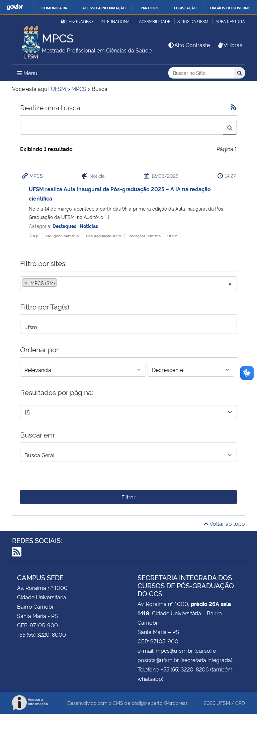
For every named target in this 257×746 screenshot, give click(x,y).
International (116, 21)
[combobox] (128, 283)
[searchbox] (61, 283)
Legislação (185, 7)
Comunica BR (54, 7)
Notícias (89, 226)
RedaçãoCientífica (144, 235)
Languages (78, 21)
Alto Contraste (192, 44)
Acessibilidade (154, 21)
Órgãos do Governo (230, 7)
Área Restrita (230, 21)
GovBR (14, 7)
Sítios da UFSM (192, 21)
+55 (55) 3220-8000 (41, 634)
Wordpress (176, 703)
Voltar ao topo (226, 523)
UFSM (172, 235)
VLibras (233, 44)
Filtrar (128, 497)
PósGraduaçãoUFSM (104, 235)
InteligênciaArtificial (62, 235)
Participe (150, 7)
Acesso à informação (103, 7)
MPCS (36, 175)
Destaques (65, 226)
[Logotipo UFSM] (27, 40)
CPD (240, 703)
